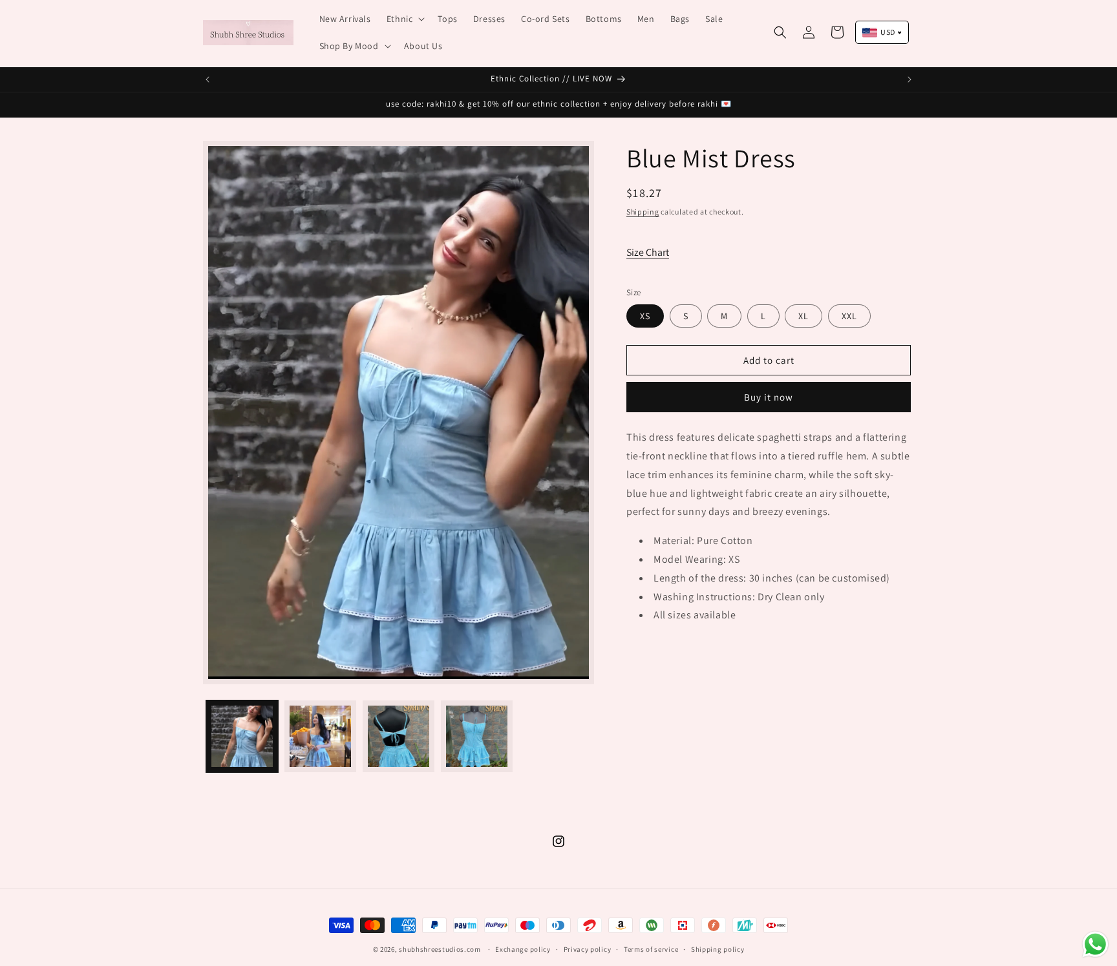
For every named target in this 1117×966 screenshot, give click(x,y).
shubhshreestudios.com (440, 949)
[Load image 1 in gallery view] (242, 736)
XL (803, 316)
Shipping (642, 211)
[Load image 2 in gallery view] (320, 736)
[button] (405, 18)
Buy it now (768, 397)
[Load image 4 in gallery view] (477, 736)
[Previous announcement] (207, 79)
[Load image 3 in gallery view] (398, 736)
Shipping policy (718, 949)
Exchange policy (523, 949)
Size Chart (647, 252)
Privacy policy (588, 949)
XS (645, 316)
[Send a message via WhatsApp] (1095, 944)
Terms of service (651, 949)
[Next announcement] (909, 79)
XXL (849, 316)
